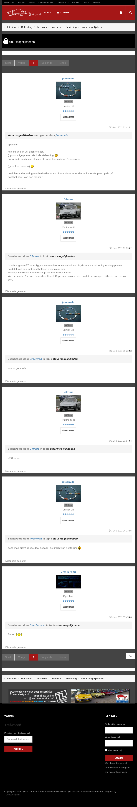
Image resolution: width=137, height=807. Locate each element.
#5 (130, 531)
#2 (130, 248)
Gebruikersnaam (115, 724)
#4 (130, 441)
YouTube (64, 12)
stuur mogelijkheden (20, 135)
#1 (130, 127)
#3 (130, 351)
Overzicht (9, 3)
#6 (130, 617)
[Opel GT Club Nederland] (100, 696)
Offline (68, 102)
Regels (96, 3)
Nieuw (32, 3)
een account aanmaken (116, 772)
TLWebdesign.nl (12, 794)
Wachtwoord (112, 737)
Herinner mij (114, 750)
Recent (22, 3)
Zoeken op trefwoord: (17, 733)
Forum (47, 12)
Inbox (86, 3)
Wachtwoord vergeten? (116, 763)
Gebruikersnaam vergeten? (118, 767)
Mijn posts (63, 3)
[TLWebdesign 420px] (38, 696)
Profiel (76, 3)
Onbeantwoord (46, 3)
